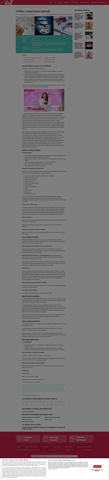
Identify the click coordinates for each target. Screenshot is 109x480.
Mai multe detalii (34, 465)
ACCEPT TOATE (97, 466)
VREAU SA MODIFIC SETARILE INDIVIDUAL (97, 470)
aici (5, 473)
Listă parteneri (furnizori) (53, 469)
